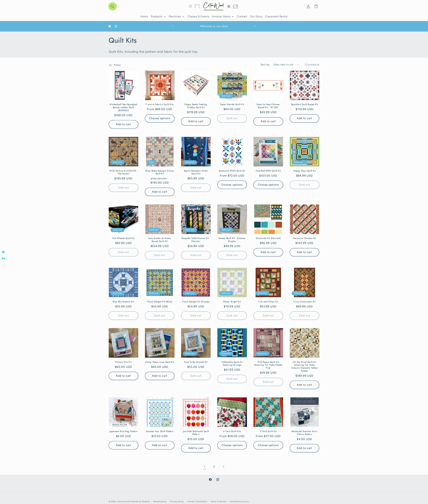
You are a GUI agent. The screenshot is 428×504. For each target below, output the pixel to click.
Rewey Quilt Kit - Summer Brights (232, 240)
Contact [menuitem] (242, 16)
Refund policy (160, 501)
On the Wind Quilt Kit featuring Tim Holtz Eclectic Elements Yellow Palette (304, 366)
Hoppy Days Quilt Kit (304, 170)
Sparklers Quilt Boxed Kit (304, 104)
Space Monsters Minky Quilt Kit (196, 172)
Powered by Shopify (140, 501)
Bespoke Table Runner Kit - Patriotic (196, 240)
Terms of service (218, 501)
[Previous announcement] (173, 26)
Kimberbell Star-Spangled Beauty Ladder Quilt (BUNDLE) (123, 107)
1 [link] (204, 466)
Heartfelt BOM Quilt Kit (268, 170)
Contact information (197, 501)
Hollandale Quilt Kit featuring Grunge (232, 364)
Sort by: (265, 64)
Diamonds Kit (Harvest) (268, 238)
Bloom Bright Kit (232, 301)
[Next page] (223, 466)
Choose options (159, 118)
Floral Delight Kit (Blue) (159, 301)
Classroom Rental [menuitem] (276, 16)
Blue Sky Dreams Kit (123, 301)
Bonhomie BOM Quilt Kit (232, 170)
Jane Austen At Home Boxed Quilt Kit (159, 240)
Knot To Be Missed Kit (195, 362)
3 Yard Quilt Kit (268, 431)
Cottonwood (123, 501)
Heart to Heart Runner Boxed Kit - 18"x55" (268, 106)
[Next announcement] (255, 26)
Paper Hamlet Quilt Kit (232, 104)
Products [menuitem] (156, 16)
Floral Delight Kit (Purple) (195, 301)
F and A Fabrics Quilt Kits (160, 104)
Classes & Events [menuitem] (198, 16)
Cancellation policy (239, 501)
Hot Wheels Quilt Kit (123, 238)
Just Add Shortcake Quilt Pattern (196, 433)
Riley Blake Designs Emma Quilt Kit (159, 172)
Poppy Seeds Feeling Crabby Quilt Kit (196, 106)
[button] (113, 6)
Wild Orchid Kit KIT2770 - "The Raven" (123, 172)
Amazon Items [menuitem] (221, 16)
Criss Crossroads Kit (304, 301)
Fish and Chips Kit (268, 301)
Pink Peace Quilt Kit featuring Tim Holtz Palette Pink (268, 365)
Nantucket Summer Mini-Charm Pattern (304, 433)
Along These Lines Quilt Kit (159, 362)
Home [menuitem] (144, 16)
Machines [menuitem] (175, 16)
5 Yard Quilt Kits (232, 431)
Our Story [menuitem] (256, 16)
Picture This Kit (123, 362)
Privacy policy (177, 501)
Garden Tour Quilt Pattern (159, 431)
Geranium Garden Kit (304, 238)
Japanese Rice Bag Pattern (123, 431)
